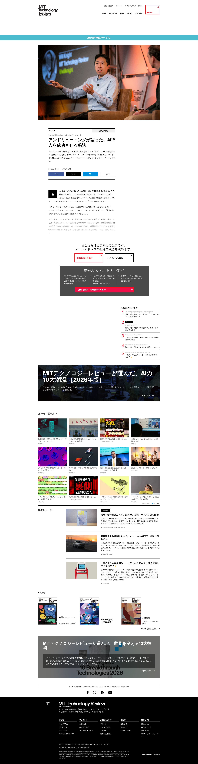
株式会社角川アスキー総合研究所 (78, 747)
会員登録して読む (85, 258)
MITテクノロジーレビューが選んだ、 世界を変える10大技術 (97, 646)
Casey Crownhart (108, 554)
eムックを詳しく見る (149, 629)
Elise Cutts (106, 583)
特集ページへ (147, 395)
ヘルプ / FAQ (63, 724)
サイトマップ (64, 730)
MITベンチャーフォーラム (150, 735)
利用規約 (124, 727)
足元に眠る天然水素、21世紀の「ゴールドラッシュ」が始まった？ (142, 314)
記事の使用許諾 (106, 734)
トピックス (113, 13)
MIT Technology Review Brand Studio (114, 527)
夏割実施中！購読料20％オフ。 (99, 38)
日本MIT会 (145, 730)
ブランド (103, 724)
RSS (102, 694)
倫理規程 (124, 724)
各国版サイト (146, 727)
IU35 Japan (145, 724)
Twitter (94, 694)
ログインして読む (115, 258)
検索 (139, 6)
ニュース (51, 131)
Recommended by (147, 503)
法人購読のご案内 (86, 730)
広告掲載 (103, 730)
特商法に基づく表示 (66, 734)
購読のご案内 (108, 6)
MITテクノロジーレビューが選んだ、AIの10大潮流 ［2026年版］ (97, 376)
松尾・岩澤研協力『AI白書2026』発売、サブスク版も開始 (141, 326)
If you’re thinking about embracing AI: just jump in (64, 135)
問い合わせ (63, 727)
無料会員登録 (109, 694)
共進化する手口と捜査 (67, 620)
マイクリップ (129, 6)
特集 (122, 13)
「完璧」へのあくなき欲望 (150, 620)
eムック (129, 13)
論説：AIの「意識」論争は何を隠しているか (141, 346)
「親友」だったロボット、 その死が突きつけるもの (142, 355)
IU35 (104, 13)
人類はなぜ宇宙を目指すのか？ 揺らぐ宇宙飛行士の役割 (142, 337)
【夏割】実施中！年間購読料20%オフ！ (91, 290)
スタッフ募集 (105, 727)
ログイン (119, 6)
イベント (138, 13)
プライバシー (126, 730)
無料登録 (149, 12)
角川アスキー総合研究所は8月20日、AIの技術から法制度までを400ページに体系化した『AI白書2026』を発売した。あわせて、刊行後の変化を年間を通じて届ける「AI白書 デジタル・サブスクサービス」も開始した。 (130, 521)
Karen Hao (54, 169)
